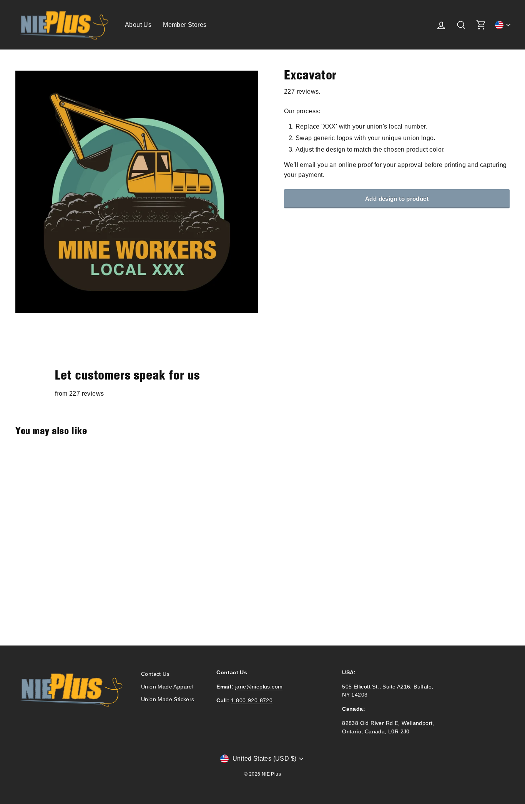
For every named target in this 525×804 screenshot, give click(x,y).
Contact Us (155, 674)
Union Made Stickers (167, 699)
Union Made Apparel (167, 687)
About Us (138, 24)
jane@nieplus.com (258, 687)
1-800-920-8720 (252, 700)
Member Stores (184, 24)
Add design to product (397, 198)
